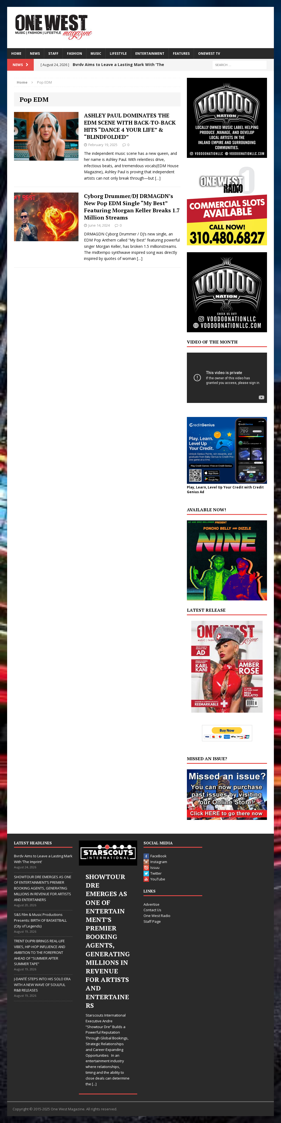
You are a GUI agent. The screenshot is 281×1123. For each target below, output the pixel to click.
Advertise (151, 904)
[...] (94, 1083)
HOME (16, 53)
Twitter (156, 873)
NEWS (35, 53)
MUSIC (96, 53)
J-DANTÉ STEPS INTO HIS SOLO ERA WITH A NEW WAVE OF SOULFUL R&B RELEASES (42, 984)
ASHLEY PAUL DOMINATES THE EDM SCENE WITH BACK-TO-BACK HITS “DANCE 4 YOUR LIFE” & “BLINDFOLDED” (130, 126)
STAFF (53, 53)
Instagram (158, 861)
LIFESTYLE (118, 53)
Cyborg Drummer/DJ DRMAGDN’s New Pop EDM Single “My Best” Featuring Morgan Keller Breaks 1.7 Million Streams (132, 206)
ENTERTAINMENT (149, 53)
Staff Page (152, 921)
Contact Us (152, 909)
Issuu (154, 867)
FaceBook (158, 855)
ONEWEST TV (209, 53)
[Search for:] (239, 64)
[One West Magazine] (140, 27)
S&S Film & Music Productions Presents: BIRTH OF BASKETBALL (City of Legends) (40, 920)
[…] (158, 178)
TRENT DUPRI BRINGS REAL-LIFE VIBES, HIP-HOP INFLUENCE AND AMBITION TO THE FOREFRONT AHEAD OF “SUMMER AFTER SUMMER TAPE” (39, 952)
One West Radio (157, 915)
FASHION (74, 53)
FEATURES (181, 53)
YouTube (157, 879)
